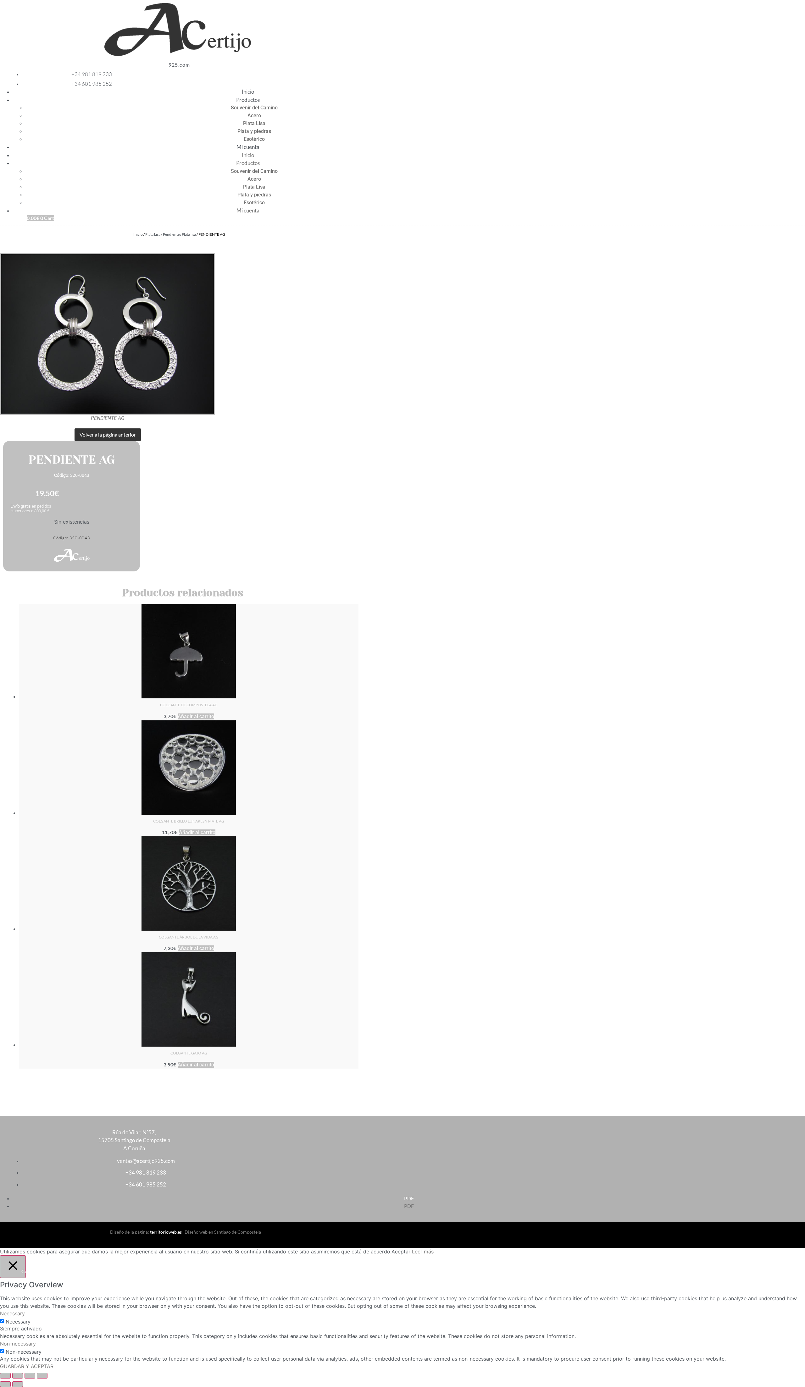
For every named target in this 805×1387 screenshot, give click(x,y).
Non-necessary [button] (18, 1343)
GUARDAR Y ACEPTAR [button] (26, 1366)
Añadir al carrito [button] (196, 716)
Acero (254, 115)
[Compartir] (30, 1376)
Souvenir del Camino (254, 108)
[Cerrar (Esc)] (42, 1376)
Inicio (248, 91)
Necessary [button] (12, 1313)
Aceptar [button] (400, 1251)
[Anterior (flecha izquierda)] (5, 1384)
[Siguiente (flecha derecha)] (17, 1384)
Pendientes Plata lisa (179, 234)
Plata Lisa (254, 123)
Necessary (18, 1321)
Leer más (423, 1251)
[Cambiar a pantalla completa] (17, 1376)
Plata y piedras (254, 131)
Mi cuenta (247, 147)
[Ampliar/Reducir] (5, 1376)
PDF (409, 1198)
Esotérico (254, 139)
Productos (248, 99)
